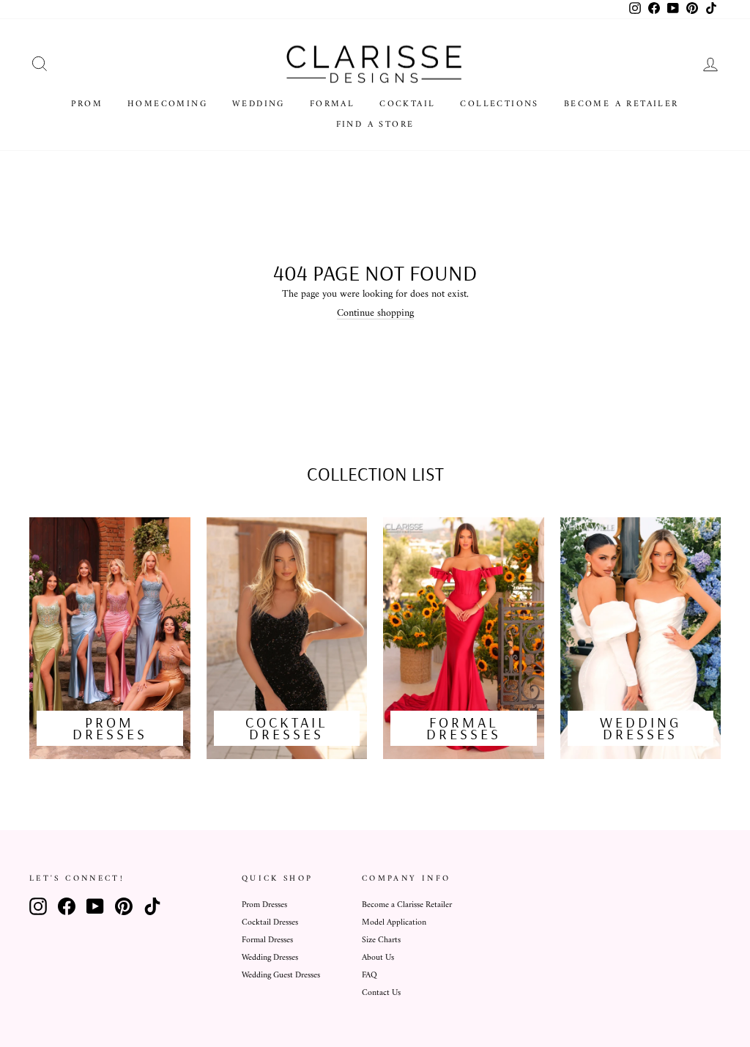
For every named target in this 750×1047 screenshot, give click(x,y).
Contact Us (381, 993)
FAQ (369, 975)
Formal (332, 104)
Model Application (394, 923)
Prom (87, 104)
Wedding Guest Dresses (281, 975)
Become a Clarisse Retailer (407, 905)
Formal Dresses (267, 940)
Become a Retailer (621, 104)
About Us (378, 958)
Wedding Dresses (270, 958)
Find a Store (375, 125)
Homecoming (167, 104)
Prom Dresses (264, 905)
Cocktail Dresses (270, 923)
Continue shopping (375, 313)
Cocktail (407, 104)
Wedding (258, 104)
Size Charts (381, 940)
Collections (499, 104)
